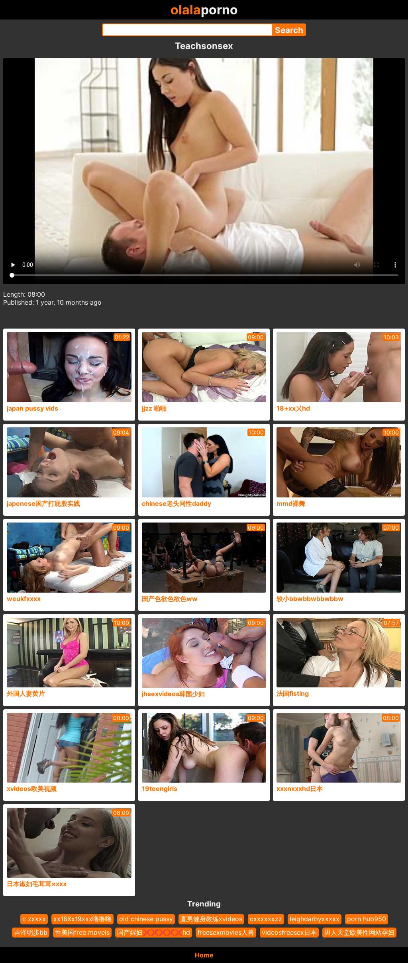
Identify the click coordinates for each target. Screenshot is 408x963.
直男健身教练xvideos (211, 919)
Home (204, 955)
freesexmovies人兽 (226, 932)
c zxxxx (34, 919)
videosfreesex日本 (289, 932)
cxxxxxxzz (266, 919)
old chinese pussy (146, 919)
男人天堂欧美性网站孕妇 (359, 932)
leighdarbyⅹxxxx (314, 919)
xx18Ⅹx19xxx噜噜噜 (82, 919)
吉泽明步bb (30, 932)
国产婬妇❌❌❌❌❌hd (153, 932)
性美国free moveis (82, 932)
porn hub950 (366, 919)
